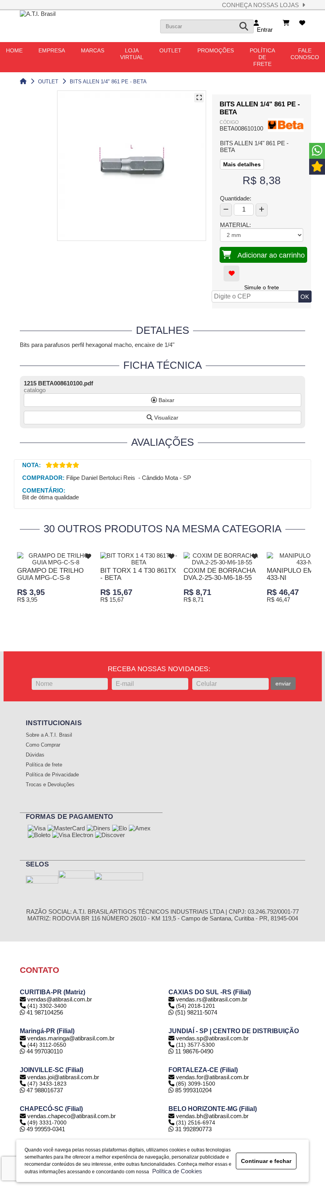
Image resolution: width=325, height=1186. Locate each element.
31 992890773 (193, 1129)
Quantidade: (235, 198)
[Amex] (140, 829)
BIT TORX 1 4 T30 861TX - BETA (138, 574)
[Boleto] (39, 835)
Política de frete (44, 765)
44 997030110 (44, 1051)
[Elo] (119, 829)
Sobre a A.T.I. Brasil (49, 735)
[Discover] (110, 835)
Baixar (165, 400)
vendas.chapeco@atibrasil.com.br (71, 1116)
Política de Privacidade (52, 775)
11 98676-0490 (193, 1051)
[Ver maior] (199, 97)
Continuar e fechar (266, 1161)
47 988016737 (44, 1090)
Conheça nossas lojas (262, 5)
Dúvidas (35, 755)
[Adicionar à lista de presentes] (231, 273)
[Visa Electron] (72, 835)
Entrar (263, 29)
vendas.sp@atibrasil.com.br (212, 1038)
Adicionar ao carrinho (268, 255)
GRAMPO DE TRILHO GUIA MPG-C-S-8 (50, 574)
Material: (235, 224)
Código (229, 122)
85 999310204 (193, 1090)
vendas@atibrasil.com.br (59, 999)
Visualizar (165, 417)
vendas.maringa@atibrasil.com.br (71, 1038)
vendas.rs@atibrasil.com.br (211, 999)
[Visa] (37, 829)
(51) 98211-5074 (195, 1012)
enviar (283, 683)
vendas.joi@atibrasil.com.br (63, 1077)
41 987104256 (44, 1012)
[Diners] (98, 829)
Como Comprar (43, 745)
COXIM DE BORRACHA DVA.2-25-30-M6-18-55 (219, 574)
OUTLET (48, 82)
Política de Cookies (175, 1171)
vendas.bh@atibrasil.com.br (212, 1116)
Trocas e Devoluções (50, 784)
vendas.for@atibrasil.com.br (212, 1077)
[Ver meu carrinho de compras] (286, 22)
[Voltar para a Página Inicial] (23, 82)
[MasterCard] (66, 829)
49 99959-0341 (45, 1129)
